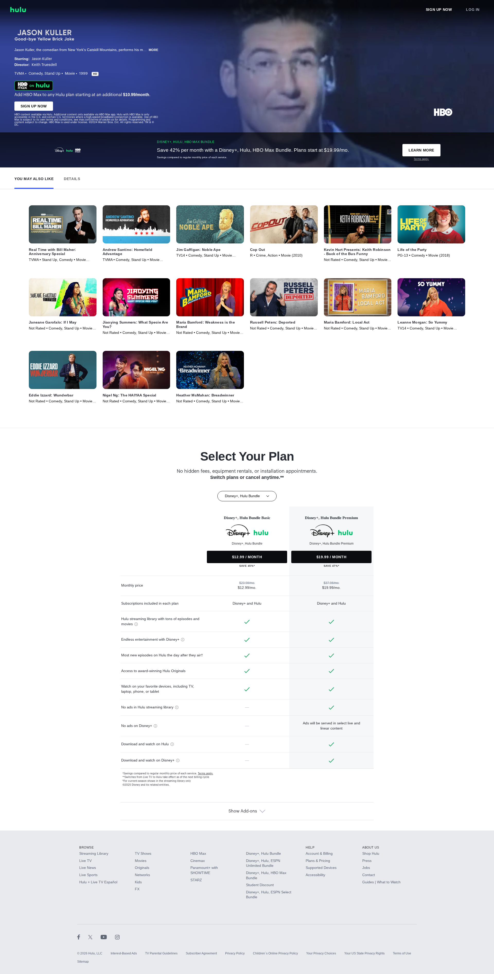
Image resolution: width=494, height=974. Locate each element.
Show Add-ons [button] (242, 811)
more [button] (153, 50)
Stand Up (52, 73)
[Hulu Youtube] (108, 936)
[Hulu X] (94, 936)
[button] (34, 177)
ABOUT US (370, 847)
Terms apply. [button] (205, 773)
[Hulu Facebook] (82, 936)
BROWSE (86, 847)
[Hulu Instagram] (117, 936)
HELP (310, 847)
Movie (70, 73)
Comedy (35, 73)
